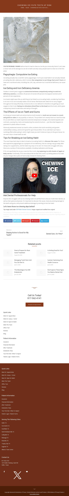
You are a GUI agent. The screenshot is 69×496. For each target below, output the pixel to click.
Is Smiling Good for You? (55, 250)
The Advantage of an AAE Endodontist (22, 271)
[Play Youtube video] (34, 175)
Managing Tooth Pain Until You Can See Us (23, 261)
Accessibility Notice (34, 494)
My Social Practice (41, 492)
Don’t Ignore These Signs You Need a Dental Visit (56, 271)
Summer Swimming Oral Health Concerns (55, 261)
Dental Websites (31, 492)
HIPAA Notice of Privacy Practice (56, 492)
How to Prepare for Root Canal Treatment (22, 251)
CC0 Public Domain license (23, 209)
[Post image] (8, 253)
